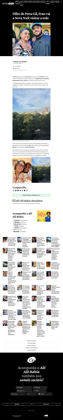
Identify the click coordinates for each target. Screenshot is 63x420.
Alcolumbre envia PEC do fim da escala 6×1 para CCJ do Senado (55, 275)
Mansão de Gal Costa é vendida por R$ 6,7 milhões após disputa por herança (26, 275)
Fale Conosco (46, 404)
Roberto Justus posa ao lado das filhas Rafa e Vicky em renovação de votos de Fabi (12, 241)
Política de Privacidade (31, 410)
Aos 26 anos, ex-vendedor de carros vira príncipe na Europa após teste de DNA (26, 289)
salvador (26, 1)
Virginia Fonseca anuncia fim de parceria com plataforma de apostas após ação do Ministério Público (26, 327)
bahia (30, 1)
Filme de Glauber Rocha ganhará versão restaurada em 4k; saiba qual (55, 289)
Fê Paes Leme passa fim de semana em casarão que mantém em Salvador (26, 252)
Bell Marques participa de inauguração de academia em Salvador (55, 313)
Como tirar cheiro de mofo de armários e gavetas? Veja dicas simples (55, 265)
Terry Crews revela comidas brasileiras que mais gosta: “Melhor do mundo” (41, 290)
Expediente (17, 404)
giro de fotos (21, 3)
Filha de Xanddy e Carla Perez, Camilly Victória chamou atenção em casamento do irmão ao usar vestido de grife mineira (41, 329)
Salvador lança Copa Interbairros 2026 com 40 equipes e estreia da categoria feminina (55, 254)
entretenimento (36, 1)
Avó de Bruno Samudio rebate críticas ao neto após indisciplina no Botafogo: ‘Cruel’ (41, 253)
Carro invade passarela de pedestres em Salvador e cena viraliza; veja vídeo (40, 275)
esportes (52, 1)
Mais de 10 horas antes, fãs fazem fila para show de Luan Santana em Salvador (12, 289)
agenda (57, 1)
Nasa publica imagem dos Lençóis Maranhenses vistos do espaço (12, 266)
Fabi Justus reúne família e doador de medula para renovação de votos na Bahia (26, 314)
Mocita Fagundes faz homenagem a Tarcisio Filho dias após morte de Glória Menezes (55, 302)
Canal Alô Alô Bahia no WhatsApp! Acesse (31, 195)
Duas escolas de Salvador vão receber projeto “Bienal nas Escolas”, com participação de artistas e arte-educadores (12, 328)
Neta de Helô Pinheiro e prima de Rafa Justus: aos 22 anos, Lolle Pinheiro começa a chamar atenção (12, 254)
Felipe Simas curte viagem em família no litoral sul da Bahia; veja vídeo (55, 325)
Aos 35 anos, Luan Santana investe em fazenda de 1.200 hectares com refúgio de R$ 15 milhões (55, 242)
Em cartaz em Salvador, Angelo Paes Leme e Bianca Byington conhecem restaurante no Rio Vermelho (41, 302)
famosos (42, 1)
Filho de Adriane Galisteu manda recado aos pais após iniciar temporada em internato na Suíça (12, 277)
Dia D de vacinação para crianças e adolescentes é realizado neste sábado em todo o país (12, 315)
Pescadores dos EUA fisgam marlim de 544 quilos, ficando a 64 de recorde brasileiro (26, 242)
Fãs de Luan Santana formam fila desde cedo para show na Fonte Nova (26, 266)
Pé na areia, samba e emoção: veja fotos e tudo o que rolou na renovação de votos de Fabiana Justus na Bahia (26, 302)
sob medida (47, 2)
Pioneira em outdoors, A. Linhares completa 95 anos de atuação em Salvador (40, 315)
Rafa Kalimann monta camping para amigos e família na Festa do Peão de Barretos (12, 301)
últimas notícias (17, 2)
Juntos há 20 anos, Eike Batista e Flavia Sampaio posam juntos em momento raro (41, 242)
